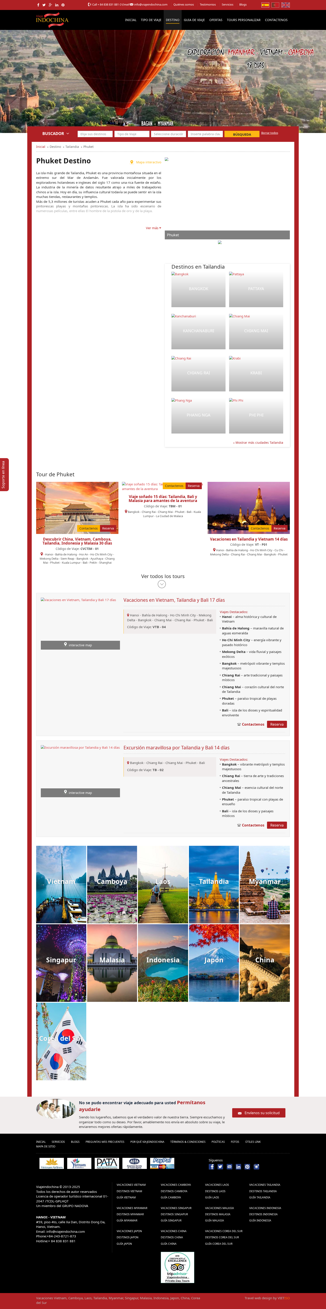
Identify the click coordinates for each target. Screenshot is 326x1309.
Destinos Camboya (174, 1191)
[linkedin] (56, 4)
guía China (169, 1244)
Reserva (108, 528)
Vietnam (61, 881)
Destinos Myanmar (130, 1214)
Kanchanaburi (198, 330)
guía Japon (124, 1244)
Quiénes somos (183, 4)
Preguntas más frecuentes (105, 1142)
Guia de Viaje (194, 20)
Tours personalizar (244, 20)
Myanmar (265, 881)
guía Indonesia (260, 1220)
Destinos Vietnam (129, 1191)
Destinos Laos (215, 1191)
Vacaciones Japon (129, 1231)
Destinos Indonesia (263, 1214)
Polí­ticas (218, 1142)
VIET (284, 1298)
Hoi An (83, 554)
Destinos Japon (127, 1237)
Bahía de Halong (66, 554)
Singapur (61, 959)
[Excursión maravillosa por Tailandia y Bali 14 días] (80, 771)
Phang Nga (198, 415)
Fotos (235, 1142)
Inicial (130, 20)
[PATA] (107, 1163)
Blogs (243, 4)
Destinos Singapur (174, 1214)
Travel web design (258, 1298)
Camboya (112, 881)
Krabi (256, 372)
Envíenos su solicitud (262, 1112)
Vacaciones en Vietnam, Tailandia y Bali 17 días (174, 600)
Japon (214, 959)
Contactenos (276, 20)
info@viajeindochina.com (150, 4)
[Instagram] (256, 1166)
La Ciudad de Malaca (169, 516)
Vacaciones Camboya (176, 1185)
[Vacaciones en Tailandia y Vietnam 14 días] (249, 507)
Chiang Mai (256, 330)
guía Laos (212, 1197)
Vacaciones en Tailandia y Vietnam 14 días (249, 539)
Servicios (227, 4)
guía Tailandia (259, 1197)
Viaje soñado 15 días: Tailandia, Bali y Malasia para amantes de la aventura (163, 498)
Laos (163, 881)
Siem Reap (67, 559)
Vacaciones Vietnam (131, 1185)
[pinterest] (63, 4)
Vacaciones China (174, 1231)
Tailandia (214, 881)
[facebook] (38, 4)
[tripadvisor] (177, 1267)
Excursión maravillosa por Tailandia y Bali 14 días (177, 747)
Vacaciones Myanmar (132, 1208)
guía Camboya (171, 1197)
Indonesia (163, 959)
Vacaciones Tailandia (264, 1185)
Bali (85, 563)
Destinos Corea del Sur (222, 1237)
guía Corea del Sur (218, 1244)
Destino (172, 20)
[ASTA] (134, 1163)
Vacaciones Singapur (176, 1208)
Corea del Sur (61, 1038)
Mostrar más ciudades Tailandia (259, 442)
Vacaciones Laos (217, 1185)
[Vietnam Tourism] (79, 1163)
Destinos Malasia (217, 1214)
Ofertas (215, 20)
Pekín (93, 563)
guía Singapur (171, 1220)
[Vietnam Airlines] (51, 1163)
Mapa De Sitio (45, 1146)
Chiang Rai (198, 372)
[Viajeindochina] (52, 19)
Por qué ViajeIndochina (147, 1142)
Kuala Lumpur (71, 563)
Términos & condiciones (188, 1142)
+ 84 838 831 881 (108, 4)
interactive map (80, 645)
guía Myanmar (127, 1220)
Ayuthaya (96, 559)
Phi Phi (256, 415)
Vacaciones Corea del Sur (223, 1231)
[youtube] (229, 1166)
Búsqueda (242, 134)
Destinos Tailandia (263, 1191)
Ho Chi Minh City (101, 554)
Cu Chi (279, 550)
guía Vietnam (126, 1197)
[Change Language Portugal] (275, 5)
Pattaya (256, 288)
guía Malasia (214, 1220)
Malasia (112, 959)
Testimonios (208, 4)
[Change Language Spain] (265, 5)
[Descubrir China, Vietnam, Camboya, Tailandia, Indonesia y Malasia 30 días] (77, 507)
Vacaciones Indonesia (265, 1208)
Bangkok (198, 288)
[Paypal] (162, 1163)
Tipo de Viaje (151, 20)
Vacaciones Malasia (219, 1208)
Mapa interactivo (148, 162)
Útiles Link (253, 1142)
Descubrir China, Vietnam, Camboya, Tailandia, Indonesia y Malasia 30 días (77, 541)
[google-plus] (50, 4)
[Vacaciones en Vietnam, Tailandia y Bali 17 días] (78, 623)
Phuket (55, 563)
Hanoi (49, 554)
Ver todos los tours (163, 576)
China (264, 959)
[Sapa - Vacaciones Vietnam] (163, 81)
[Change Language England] (285, 5)
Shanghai (105, 563)
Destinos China (172, 1237)
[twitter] (44, 4)
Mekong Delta (49, 559)
